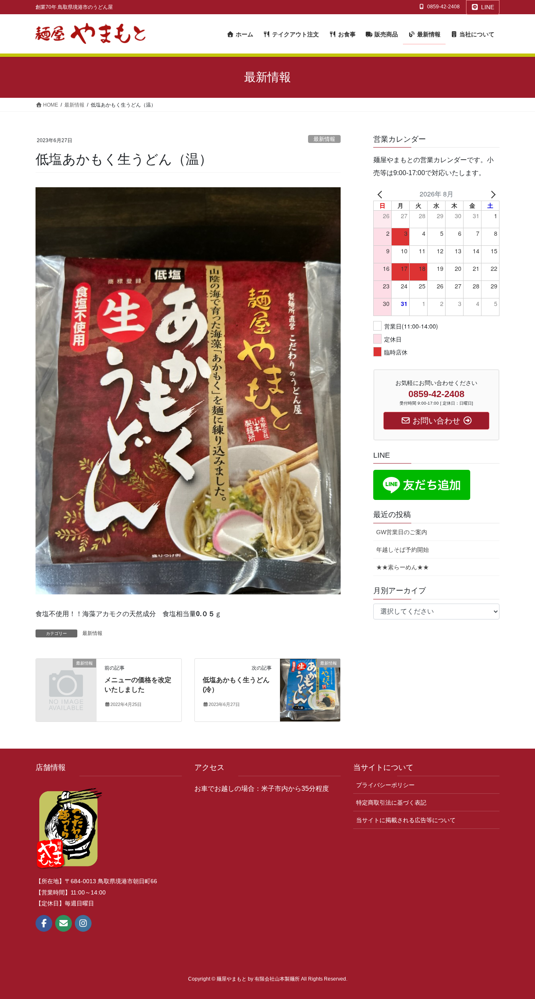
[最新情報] (66, 676)
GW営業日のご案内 (401, 532)
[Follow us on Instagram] (83, 923)
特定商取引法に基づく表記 (391, 802)
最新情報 (324, 139)
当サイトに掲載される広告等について (406, 820)
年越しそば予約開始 (402, 549)
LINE (487, 7)
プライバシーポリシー (385, 785)
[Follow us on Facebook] (44, 923)
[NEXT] (491, 194)
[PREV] (381, 194)
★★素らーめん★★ (402, 567)
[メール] (63, 923)
